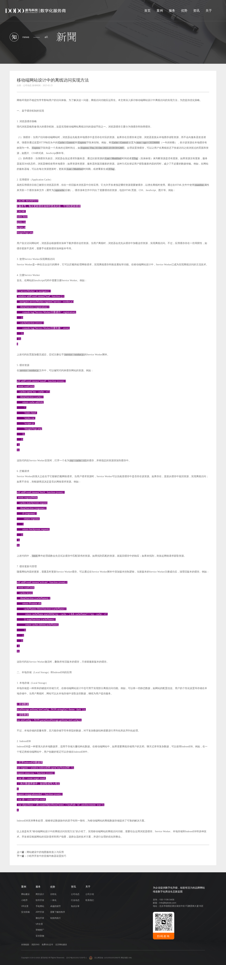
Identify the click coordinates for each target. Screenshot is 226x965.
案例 (160, 10)
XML (130, 958)
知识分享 (75, 906)
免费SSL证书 (47, 944)
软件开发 (40, 900)
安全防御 (25, 912)
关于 (209, 10)
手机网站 (40, 906)
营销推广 (40, 930)
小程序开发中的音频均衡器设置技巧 (46, 856)
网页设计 (40, 894)
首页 (147, 10)
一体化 (53, 900)
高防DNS (35, 944)
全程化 (53, 894)
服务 (172, 10)
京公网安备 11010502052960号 (106, 958)
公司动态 (75, 894)
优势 (184, 10)
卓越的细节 (55, 906)
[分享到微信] (191, 81)
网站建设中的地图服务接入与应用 (45, 852)
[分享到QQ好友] (198, 81)
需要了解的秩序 (57, 912)
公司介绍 (89, 894)
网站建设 (25, 894)
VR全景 (24, 906)
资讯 (196, 10)
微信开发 (40, 918)
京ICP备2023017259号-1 (76, 958)
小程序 (24, 900)
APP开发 (40, 912)
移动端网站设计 (144, 100)
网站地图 (124, 958)
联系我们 (89, 900)
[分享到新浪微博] (206, 81)
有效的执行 (55, 918)
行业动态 (75, 900)
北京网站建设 (61, 944)
